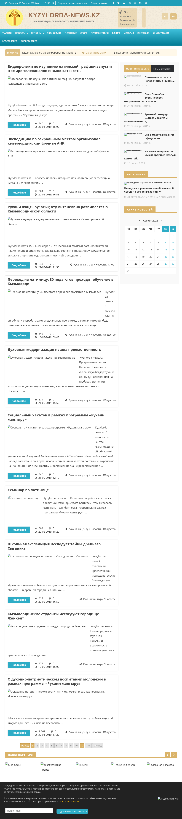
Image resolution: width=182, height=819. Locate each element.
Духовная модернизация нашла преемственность (54, 349)
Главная (7, 33)
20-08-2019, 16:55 (48, 194)
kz (165, 16)
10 (76, 745)
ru (173, 16)
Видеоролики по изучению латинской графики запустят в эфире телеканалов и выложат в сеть (60, 68)
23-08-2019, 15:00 (48, 126)
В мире (116, 33)
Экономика (54, 33)
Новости (20, 33)
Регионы (36, 33)
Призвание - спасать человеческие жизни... (160, 79)
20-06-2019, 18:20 (48, 531)
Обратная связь (99, 3)
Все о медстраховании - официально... (160, 136)
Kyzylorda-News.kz (64, 15)
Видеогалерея (29, 41)
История (129, 33)
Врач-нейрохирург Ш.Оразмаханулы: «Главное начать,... (146, 118)
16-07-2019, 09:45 (48, 337)
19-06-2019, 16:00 (48, 666)
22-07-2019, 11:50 (48, 267)
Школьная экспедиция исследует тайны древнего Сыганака (54, 546)
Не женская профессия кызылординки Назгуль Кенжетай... (150, 155)
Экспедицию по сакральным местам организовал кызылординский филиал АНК (54, 141)
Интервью (143, 33)
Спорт (83, 33)
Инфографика (161, 33)
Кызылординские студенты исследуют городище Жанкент (53, 616)
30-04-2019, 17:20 (48, 734)
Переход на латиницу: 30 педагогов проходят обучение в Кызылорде (61, 281)
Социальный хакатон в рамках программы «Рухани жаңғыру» (56, 417)
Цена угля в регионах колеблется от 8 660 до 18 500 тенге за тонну (149, 189)
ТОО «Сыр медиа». (69, 801)
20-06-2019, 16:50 (48, 601)
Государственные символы (72, 3)
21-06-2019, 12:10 (48, 477)
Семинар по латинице (28, 490)
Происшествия (100, 33)
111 (88, 745)
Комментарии (162, 68)
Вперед (97, 745)
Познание (71, 33)
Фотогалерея (9, 41)
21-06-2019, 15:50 (48, 403)
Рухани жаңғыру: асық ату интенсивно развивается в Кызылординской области (58, 209)
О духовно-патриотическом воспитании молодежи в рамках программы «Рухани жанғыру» (57, 681)
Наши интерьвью (137, 68)
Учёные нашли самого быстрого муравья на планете (38, 52)
